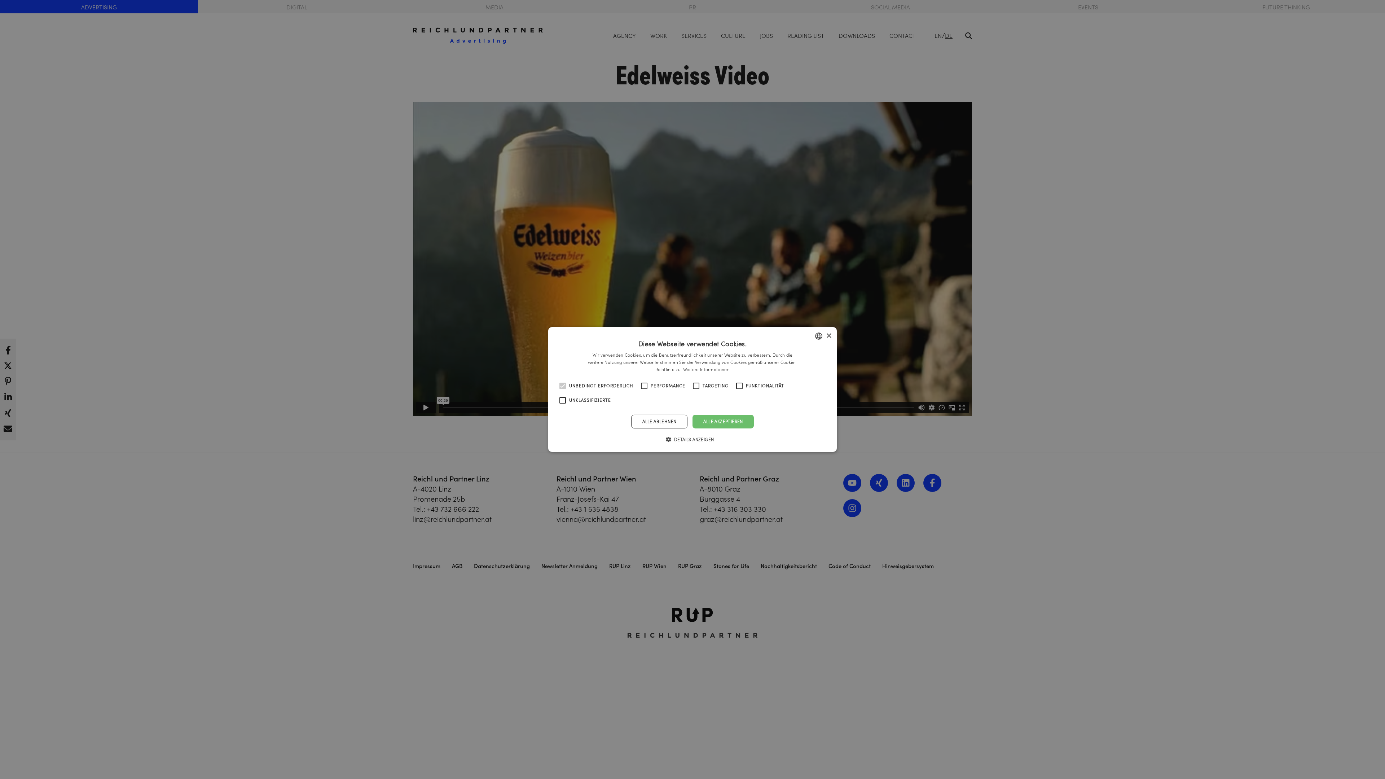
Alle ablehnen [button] (659, 421)
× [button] (828, 335)
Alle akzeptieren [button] (723, 421)
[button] (692, 439)
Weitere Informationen (706, 369)
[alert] (692, 389)
